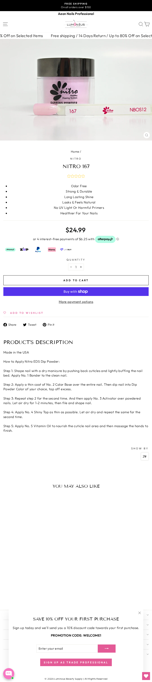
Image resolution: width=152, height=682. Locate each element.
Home (75, 151)
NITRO (76, 158)
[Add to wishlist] (7, 499)
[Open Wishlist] (146, 676)
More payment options (76, 302)
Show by (140, 448)
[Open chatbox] (8, 673)
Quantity (76, 259)
